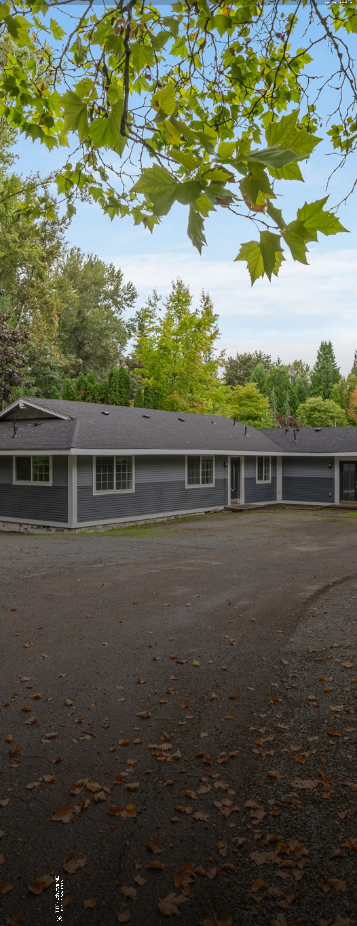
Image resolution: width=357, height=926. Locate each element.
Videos (334, 3)
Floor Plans (343, 3)
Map (351, 3)
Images (327, 3)
